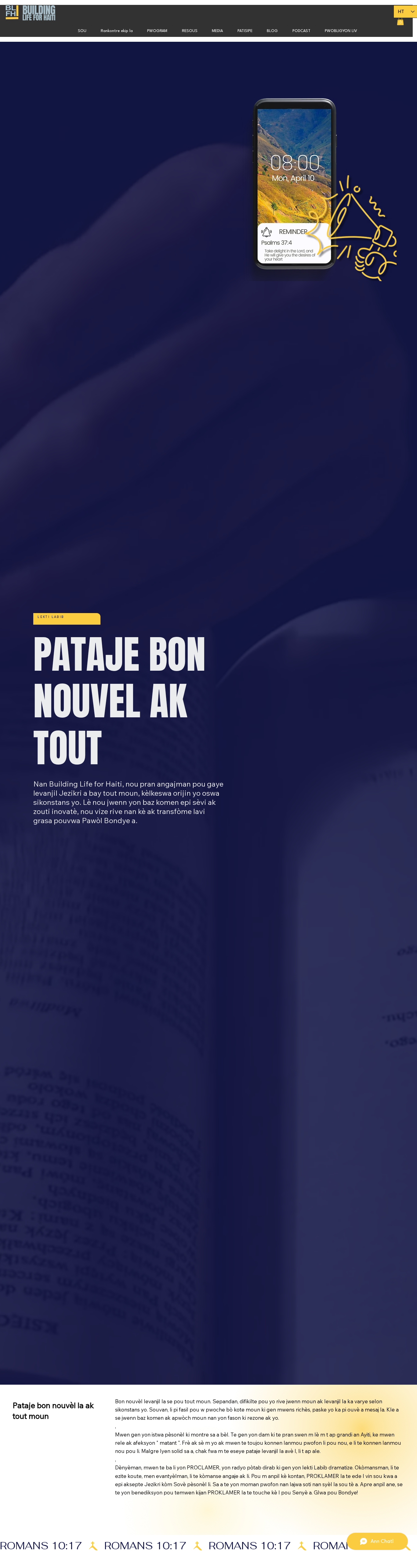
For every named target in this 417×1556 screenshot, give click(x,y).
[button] (157, 31)
